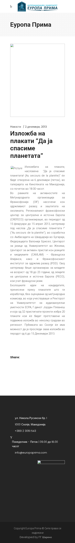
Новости (15, 127)
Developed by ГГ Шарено (36, 537)
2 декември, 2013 (36, 127)
